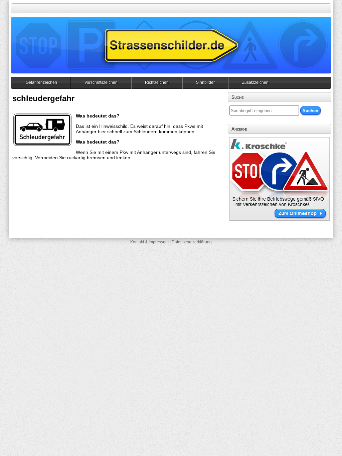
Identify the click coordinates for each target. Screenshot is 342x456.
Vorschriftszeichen (101, 82)
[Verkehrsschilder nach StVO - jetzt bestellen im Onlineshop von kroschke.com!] (279, 219)
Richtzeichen (157, 82)
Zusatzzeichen (255, 82)
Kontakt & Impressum (149, 242)
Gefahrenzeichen (41, 82)
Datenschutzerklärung (192, 242)
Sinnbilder (205, 82)
